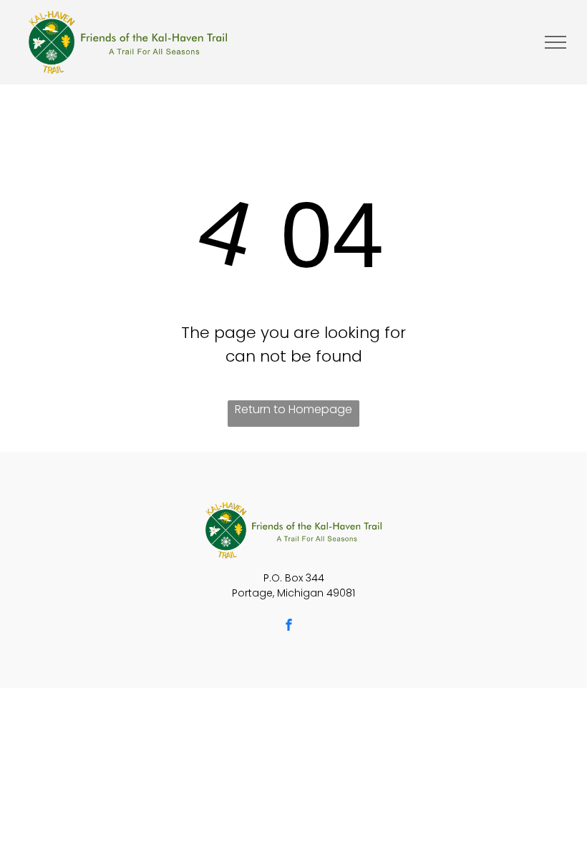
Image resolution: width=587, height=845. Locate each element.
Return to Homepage (293, 409)
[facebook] (289, 627)
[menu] (555, 42)
